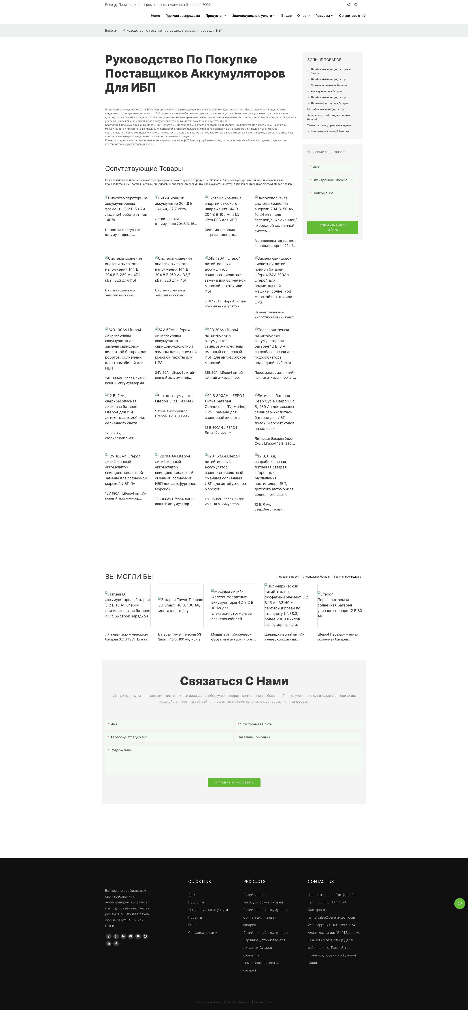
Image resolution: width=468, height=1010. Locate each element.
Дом (191, 895)
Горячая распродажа (347, 576)
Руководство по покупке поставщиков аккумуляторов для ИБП (173, 30)
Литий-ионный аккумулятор (265, 910)
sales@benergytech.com (336, 917)
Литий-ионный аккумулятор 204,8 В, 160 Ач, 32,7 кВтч (175, 221)
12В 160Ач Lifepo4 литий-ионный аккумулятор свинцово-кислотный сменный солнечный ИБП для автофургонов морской (175, 501)
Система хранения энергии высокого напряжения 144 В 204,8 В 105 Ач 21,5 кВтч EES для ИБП (224, 232)
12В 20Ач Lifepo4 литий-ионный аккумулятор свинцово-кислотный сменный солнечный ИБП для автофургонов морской (225, 375)
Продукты (196, 902)
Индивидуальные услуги (208, 910)
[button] (365, 15)
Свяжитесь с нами (202, 932)
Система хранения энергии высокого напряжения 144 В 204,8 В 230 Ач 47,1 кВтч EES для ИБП (124, 293)
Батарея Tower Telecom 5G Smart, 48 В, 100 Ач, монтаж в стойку (180, 637)
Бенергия (244, 1002)
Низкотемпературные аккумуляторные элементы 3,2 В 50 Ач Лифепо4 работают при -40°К (124, 232)
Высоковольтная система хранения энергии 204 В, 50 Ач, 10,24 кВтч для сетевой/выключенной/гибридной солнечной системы (275, 243)
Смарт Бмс (252, 955)
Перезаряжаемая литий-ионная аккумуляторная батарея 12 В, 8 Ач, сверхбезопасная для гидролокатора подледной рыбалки (275, 375)
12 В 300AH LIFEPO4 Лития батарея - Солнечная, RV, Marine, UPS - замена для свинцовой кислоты (223, 430)
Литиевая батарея (288, 576)
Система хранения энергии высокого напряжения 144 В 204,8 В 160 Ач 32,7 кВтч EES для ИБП (174, 293)
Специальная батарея (316, 576)
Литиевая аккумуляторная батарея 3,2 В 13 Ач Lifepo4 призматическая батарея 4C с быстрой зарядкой (127, 637)
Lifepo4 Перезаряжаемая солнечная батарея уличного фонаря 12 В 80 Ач (339, 637)
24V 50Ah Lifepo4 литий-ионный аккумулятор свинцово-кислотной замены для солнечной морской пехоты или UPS (175, 375)
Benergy (111, 30)
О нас (192, 925)
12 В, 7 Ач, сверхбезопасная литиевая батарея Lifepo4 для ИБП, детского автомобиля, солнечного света (126, 435)
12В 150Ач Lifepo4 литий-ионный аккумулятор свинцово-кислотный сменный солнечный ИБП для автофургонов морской (225, 501)
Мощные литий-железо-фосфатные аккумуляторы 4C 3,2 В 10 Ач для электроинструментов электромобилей (232, 637)
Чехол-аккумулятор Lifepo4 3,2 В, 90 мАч (172, 413)
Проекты (195, 917)
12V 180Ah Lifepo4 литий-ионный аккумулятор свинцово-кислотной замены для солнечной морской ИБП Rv (125, 496)
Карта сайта (263, 1002)
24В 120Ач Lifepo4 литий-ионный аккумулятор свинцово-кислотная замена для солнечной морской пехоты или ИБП (226, 304)
